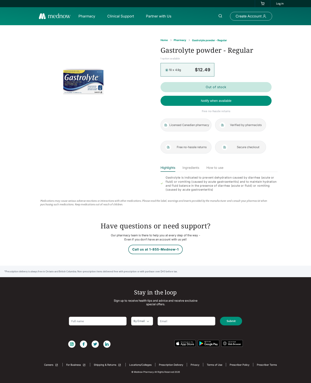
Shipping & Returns (105, 364)
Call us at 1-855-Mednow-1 (155, 249)
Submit (231, 321)
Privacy (195, 364)
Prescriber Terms (267, 364)
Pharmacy (180, 40)
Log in (280, 3)
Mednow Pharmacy (144, 372)
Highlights (168, 168)
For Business (74, 364)
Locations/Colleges (140, 364)
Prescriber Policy (239, 364)
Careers (49, 364)
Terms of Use (214, 364)
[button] (88, 16)
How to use (214, 168)
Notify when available (216, 101)
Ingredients (190, 168)
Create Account (249, 16)
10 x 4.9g (175, 70)
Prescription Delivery (171, 364)
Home (164, 40)
